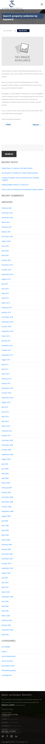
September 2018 (7, 331)
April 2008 (5, 535)
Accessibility (6, 647)
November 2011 (7, 345)
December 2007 (7, 554)
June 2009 (5, 469)
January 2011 (6, 383)
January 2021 (6, 232)
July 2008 (5, 521)
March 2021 (6, 222)
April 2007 (5, 587)
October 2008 (6, 507)
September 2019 (7, 274)
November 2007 (7, 559)
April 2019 (5, 298)
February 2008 (7, 544)
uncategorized (7, 675)
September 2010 (7, 398)
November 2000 (7, 630)
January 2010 (6, 435)
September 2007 (7, 568)
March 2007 (6, 592)
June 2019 (5, 289)
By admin (9, 30)
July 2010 (5, 407)
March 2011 (6, 374)
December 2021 (7, 213)
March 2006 (6, 616)
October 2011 (6, 350)
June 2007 (5, 582)
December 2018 (7, 317)
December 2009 (7, 440)
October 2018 (6, 326)
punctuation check (8, 666)
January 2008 (6, 549)
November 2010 (7, 388)
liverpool (10, 722)
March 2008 (6, 540)
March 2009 (6, 483)
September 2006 (7, 597)
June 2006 (5, 601)
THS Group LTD (22, 742)
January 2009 (6, 492)
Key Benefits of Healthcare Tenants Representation (20, 173)
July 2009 (5, 464)
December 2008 (7, 497)
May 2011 (5, 364)
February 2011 (7, 379)
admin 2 (4, 651)
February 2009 (7, 488)
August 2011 (6, 360)
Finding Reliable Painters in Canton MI (15, 185)
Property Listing (7, 709)
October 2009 (6, 450)
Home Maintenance (9, 656)
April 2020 (5, 255)
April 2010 (5, 421)
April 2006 (5, 611)
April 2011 (5, 369)
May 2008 (5, 530)
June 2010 (5, 412)
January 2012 (6, 341)
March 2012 (6, 336)
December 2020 (7, 236)
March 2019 (6, 303)
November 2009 (7, 445)
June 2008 (5, 525)
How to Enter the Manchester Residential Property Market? (22, 189)
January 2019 (6, 312)
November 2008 (7, 502)
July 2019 (5, 284)
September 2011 (7, 355)
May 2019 (5, 293)
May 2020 (5, 251)
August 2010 (6, 402)
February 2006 (7, 620)
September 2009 (7, 454)
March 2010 (6, 426)
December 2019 (7, 265)
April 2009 (5, 478)
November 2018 (7, 322)
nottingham (11, 726)
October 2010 (6, 393)
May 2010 (5, 416)
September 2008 (7, 511)
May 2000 (5, 634)
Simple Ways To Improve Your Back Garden (17, 168)
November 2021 (7, 217)
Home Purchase (7, 661)
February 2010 (7, 431)
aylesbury (10, 729)
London (10, 719)
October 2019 (6, 270)
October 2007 (6, 563)
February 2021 (7, 227)
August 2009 (6, 459)
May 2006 (5, 606)
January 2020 (6, 260)
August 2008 (6, 516)
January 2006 (6, 625)
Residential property (9, 670)
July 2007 (5, 578)
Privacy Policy (6, 712)
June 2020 (5, 246)
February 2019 (7, 307)
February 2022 (7, 208)
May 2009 (5, 473)
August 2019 (6, 279)
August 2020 (6, 241)
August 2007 (6, 573)
